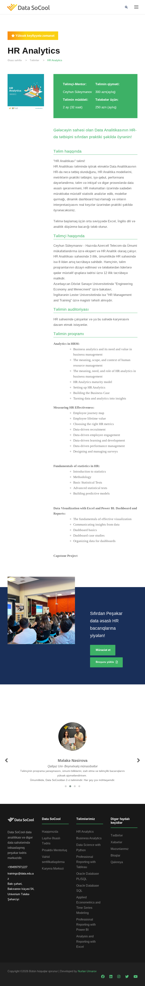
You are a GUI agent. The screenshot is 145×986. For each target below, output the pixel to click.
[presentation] (6, 760)
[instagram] (119, 977)
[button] (65, 786)
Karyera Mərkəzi (53, 868)
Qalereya (117, 862)
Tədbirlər (117, 835)
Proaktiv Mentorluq (54, 850)
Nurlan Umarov (87, 971)
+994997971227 (17, 867)
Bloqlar (115, 855)
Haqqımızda (50, 831)
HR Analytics (85, 831)
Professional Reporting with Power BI (86, 924)
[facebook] (103, 977)
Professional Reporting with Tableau (86, 862)
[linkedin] (111, 977)
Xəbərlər (116, 842)
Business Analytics (89, 838)
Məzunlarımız (120, 848)
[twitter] (127, 977)
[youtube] (135, 977)
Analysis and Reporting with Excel (86, 941)
